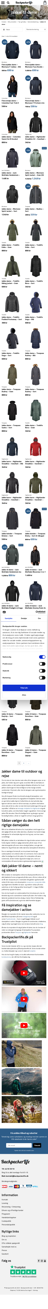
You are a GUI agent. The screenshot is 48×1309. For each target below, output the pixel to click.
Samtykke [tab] (9, 618)
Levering (5, 1203)
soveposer (30, 882)
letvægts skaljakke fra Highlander (29, 808)
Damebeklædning (33, 22)
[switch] (42, 664)
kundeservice (6, 957)
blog (41, 924)
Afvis (24, 695)
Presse (4, 1250)
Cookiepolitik (6, 1221)
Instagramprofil (28, 916)
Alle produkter (12, 22)
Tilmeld (37, 1145)
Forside (4, 22)
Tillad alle (24, 688)
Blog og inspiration (9, 1236)
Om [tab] (39, 618)
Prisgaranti (6, 1214)
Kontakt (5, 1199)
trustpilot (32, 951)
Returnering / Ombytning (11, 1206)
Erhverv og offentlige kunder (12, 1210)
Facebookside (10, 919)
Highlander (27, 932)
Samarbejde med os (9, 1246)
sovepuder (38, 882)
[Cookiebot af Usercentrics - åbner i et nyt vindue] (35, 612)
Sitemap (35, 1290)
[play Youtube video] (24, 973)
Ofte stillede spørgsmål (11, 1243)
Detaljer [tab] (24, 618)
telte (43, 882)
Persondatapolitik (8, 1224)
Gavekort (5, 1253)
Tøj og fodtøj (22, 22)
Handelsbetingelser (9, 1217)
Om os (4, 1239)
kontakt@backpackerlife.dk (17, 1176)
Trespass (18, 932)
